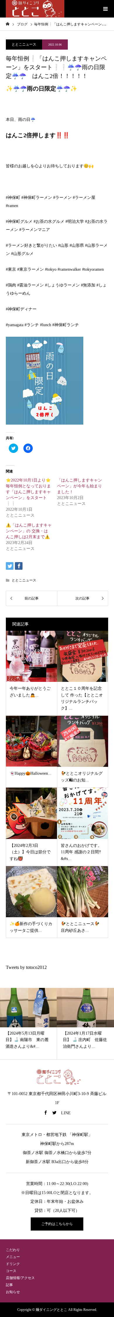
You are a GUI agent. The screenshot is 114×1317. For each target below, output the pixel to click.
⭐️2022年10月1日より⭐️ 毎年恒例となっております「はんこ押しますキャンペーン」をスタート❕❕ (28, 492)
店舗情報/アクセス (20, 1278)
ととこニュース (24, 44)
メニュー (13, 1257)
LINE (66, 1113)
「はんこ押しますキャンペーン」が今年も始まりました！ (79, 486)
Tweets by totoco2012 (26, 967)
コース (11, 1271)
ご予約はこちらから (57, 1224)
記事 (9, 1285)
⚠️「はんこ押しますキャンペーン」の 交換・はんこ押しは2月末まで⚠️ (29, 531)
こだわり (13, 1250)
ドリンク (13, 1264)
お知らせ (13, 1292)
